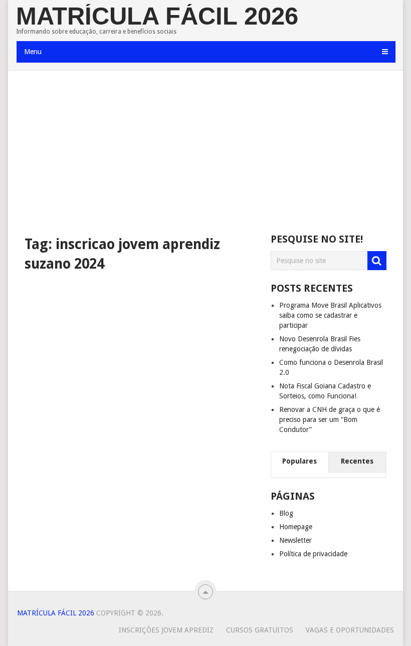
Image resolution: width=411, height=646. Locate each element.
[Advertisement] (205, 153)
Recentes (357, 461)
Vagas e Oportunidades (350, 630)
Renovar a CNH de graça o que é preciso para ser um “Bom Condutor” (329, 419)
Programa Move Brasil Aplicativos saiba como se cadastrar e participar (330, 315)
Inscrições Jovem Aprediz (166, 630)
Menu (33, 52)
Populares (299, 461)
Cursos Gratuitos (259, 630)
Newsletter (295, 540)
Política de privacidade (313, 554)
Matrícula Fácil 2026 (157, 16)
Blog (286, 513)
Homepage (295, 527)
